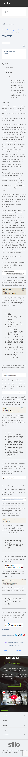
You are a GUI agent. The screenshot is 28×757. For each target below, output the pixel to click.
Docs (8, 30)
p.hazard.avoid (19, 650)
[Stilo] (7, 3)
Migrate (14, 30)
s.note (5, 650)
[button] (24, 3)
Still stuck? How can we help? (15, 642)
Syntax (6, 53)
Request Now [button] (13, 684)
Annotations (21, 30)
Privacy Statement (14, 752)
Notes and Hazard (9, 32)
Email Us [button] (4, 709)
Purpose (7, 55)
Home (3, 30)
